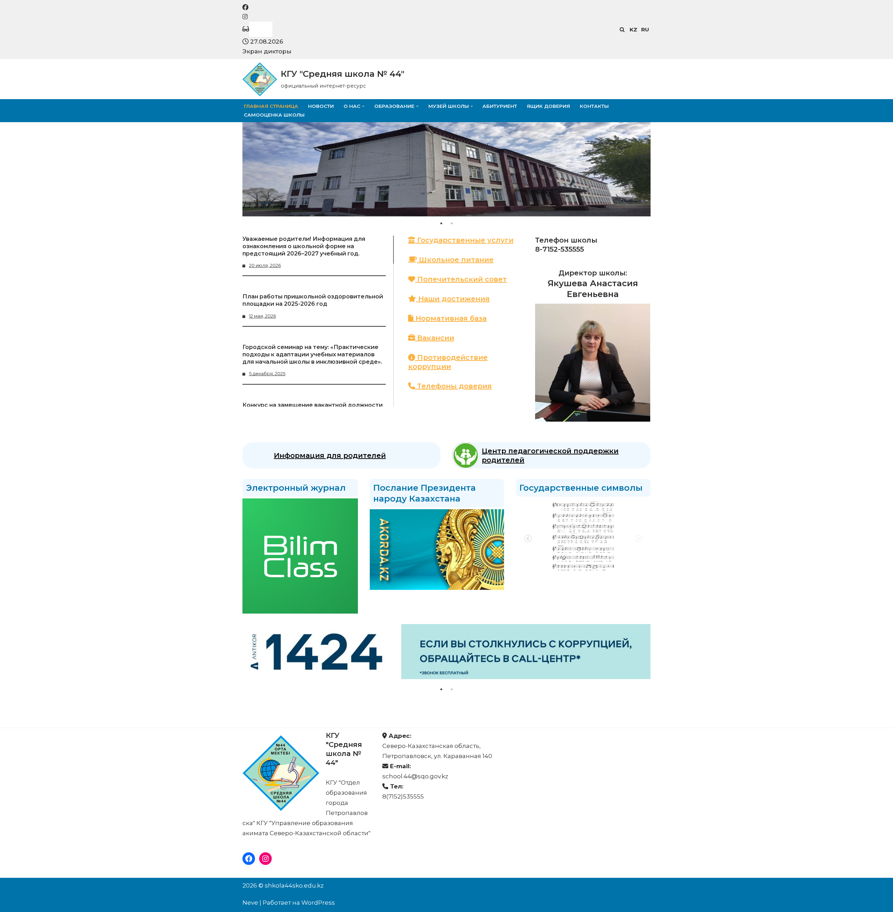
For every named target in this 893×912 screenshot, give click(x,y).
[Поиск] (622, 29)
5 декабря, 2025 (267, 373)
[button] (363, 106)
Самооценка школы (274, 115)
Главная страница (271, 106)
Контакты (594, 106)
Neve (250, 902)
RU (645, 29)
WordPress (318, 902)
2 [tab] (451, 223)
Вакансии (434, 338)
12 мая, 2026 (262, 316)
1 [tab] (441, 223)
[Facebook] (248, 858)
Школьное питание (455, 259)
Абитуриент (499, 106)
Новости (321, 106)
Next (638, 538)
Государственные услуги (464, 240)
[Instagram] (265, 858)
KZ (633, 29)
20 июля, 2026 (265, 265)
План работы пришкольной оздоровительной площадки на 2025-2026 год (312, 300)
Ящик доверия (548, 106)
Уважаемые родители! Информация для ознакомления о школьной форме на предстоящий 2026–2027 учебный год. (303, 246)
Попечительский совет (461, 279)
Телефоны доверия (453, 386)
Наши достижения (453, 299)
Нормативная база (450, 318)
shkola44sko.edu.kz (294, 885)
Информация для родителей (330, 455)
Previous (528, 538)
